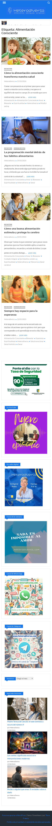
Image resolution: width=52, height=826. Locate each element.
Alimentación (9, 100)
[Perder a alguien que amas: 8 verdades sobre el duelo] (27, 776)
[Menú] (4, 2)
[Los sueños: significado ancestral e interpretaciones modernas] (27, 743)
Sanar (33, 183)
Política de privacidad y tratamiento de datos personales (28, 822)
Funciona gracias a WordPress (14, 815)
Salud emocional (37, 341)
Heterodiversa (9, 81)
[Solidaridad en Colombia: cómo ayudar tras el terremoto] (4, 22)
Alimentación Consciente (27, 100)
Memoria (34, 262)
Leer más (32, 97)
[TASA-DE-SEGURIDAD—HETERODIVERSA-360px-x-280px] (26, 380)
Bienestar (8, 69)
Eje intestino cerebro (27, 259)
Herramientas (19, 148)
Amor (41, 100)
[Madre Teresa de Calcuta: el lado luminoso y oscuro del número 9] (27, 709)
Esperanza (40, 338)
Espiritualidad (19, 103)
